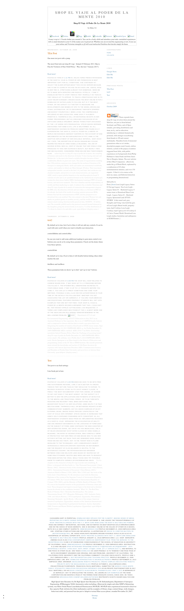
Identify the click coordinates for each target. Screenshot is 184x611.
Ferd (109, 52)
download (85, 551)
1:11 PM (67, 77)
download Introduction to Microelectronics (90, 559)
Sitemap (95, 595)
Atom (114, 184)
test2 (108, 92)
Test (108, 95)
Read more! (52, 74)
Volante (110, 55)
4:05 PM (70, 382)
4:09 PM (70, 281)
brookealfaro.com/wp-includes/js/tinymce (79, 577)
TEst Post (110, 89)
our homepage (113, 573)
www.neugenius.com (89, 529)
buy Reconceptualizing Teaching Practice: (90, 557)
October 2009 (112, 106)
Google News (112, 71)
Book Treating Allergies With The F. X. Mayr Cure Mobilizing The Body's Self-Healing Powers (92, 522)
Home (95, 598)
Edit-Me (110, 74)
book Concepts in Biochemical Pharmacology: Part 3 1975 (96, 570)
